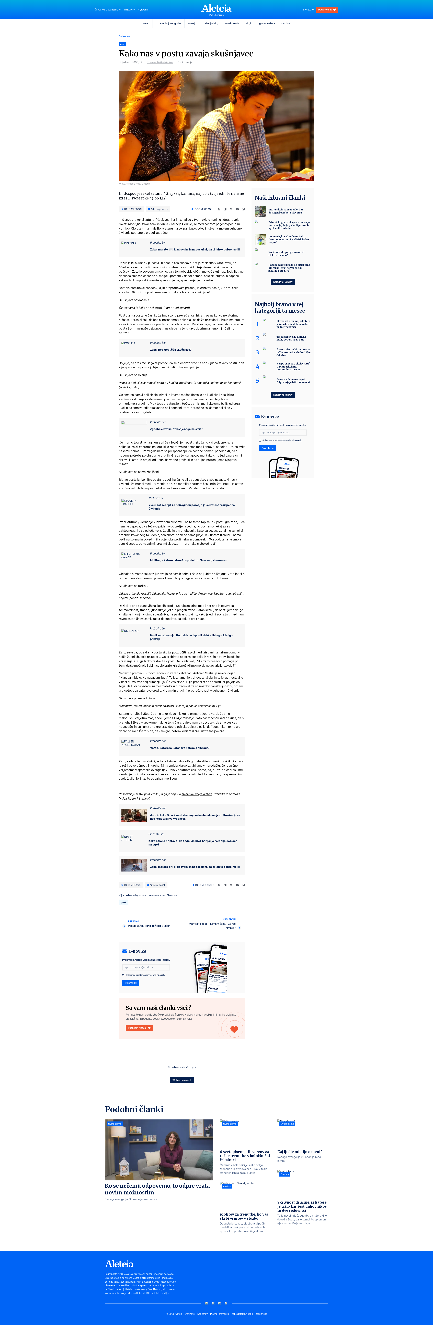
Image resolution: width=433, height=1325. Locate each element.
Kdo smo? (202, 1313)
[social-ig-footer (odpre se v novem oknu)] (226, 1303)
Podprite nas (325, 9)
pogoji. (161, 975)
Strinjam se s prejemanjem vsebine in (145, 975)
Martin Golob (232, 23)
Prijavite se (131, 982)
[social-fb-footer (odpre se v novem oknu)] (213, 1303)
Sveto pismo (114, 1123)
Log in (193, 1067)
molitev (227, 1186)
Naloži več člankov (282, 281)
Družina (285, 23)
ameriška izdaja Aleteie (197, 794)
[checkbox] (123, 975)
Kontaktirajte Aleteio (242, 1313)
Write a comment (182, 1080)
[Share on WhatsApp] (243, 209)
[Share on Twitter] (231, 209)
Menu (146, 23)
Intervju (192, 23)
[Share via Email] (237, 209)
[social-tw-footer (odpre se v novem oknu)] (219, 1303)
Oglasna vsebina (266, 23)
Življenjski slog (210, 23)
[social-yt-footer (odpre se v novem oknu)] (206, 1303)
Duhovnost (125, 36)
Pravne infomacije (219, 1313)
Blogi (248, 23)
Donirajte (190, 1313)
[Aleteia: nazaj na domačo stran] (216, 8)
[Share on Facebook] (219, 209)
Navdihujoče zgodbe (170, 23)
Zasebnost (261, 1313)
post (123, 902)
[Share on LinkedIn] (225, 209)
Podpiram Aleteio (137, 1027)
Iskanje (145, 9)
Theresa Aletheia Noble (160, 62)
